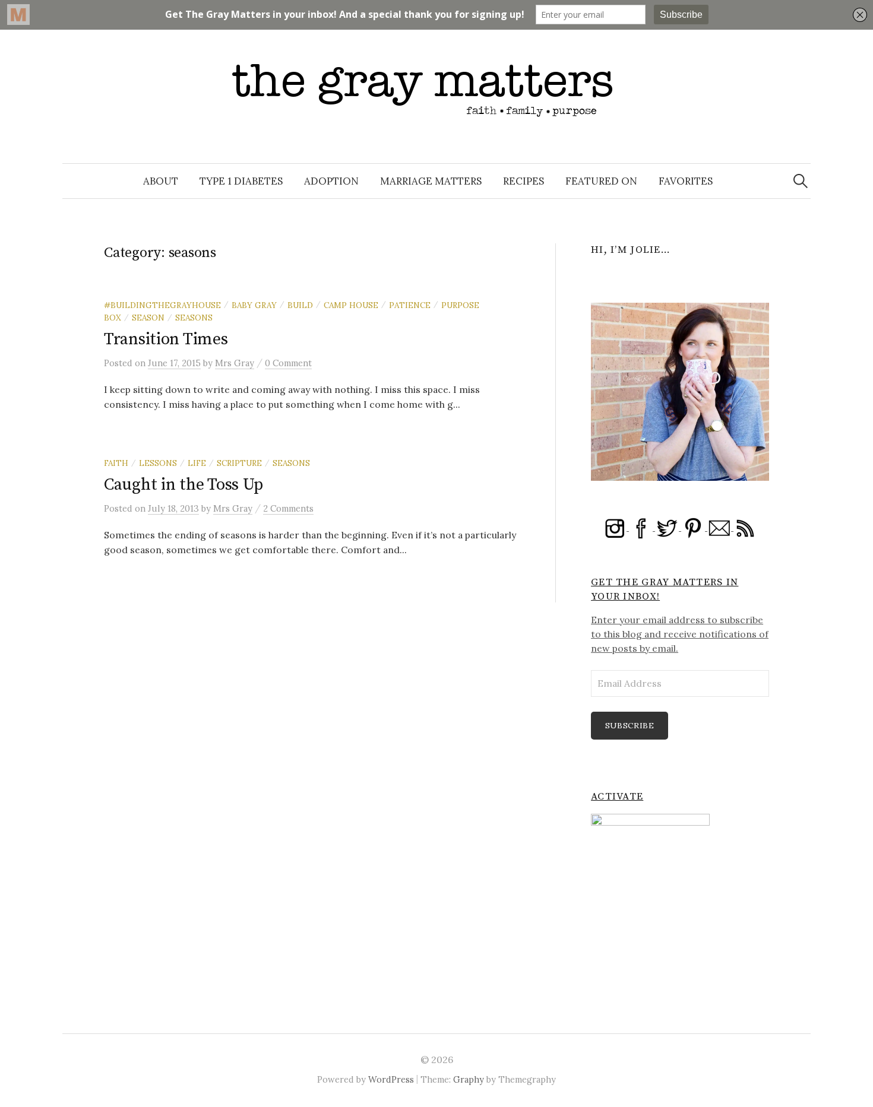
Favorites (686, 181)
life (197, 463)
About (160, 181)
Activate (617, 796)
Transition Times (166, 339)
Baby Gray (254, 305)
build (300, 305)
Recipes (523, 181)
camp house (351, 305)
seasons (194, 317)
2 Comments (288, 508)
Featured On (601, 181)
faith (116, 463)
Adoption (331, 181)
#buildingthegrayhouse (162, 305)
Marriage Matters (431, 181)
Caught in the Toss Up (183, 484)
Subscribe (629, 725)
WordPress (391, 1079)
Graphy (468, 1079)
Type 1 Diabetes (241, 181)
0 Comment (288, 363)
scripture (239, 463)
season (148, 317)
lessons (158, 463)
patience (410, 305)
